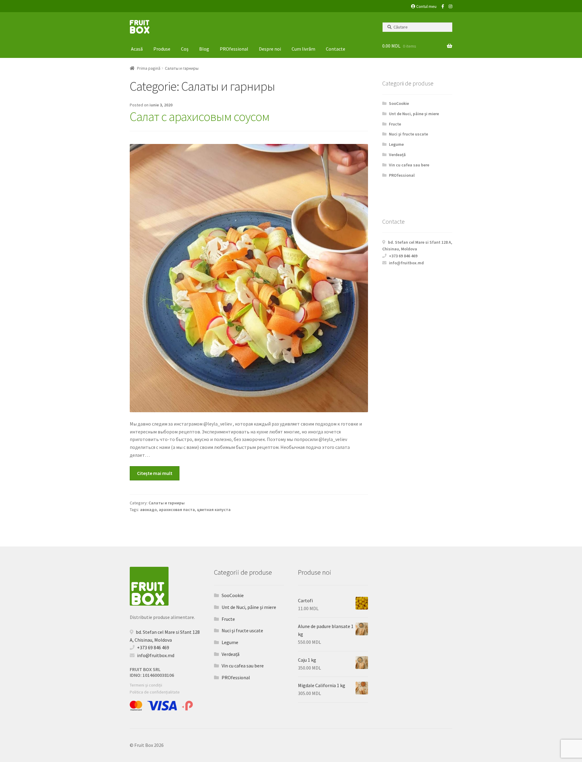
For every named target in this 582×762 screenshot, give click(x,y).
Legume (396, 144)
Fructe (395, 124)
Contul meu (425, 6)
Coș (185, 49)
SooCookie (399, 103)
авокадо (148, 509)
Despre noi (270, 49)
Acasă (137, 49)
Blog (204, 49)
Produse (161, 49)
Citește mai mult (154, 473)
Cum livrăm (303, 49)
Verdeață (397, 154)
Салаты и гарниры (167, 503)
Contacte (335, 49)
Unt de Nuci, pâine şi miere (414, 113)
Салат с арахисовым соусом (199, 116)
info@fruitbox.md (406, 263)
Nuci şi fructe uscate (408, 134)
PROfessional (234, 49)
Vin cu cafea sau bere (409, 165)
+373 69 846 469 (403, 256)
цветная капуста (214, 509)
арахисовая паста (177, 509)
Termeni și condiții (146, 685)
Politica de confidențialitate (155, 692)
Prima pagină (148, 68)
